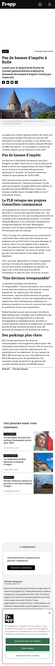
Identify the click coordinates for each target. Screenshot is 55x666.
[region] (27, 636)
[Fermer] (49, 613)
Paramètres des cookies (27, 655)
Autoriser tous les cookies (27, 641)
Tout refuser (27, 648)
